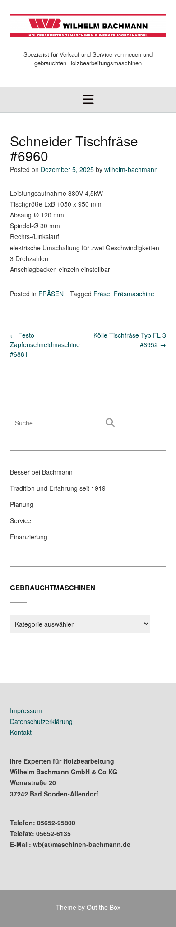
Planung (21, 504)
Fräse (101, 293)
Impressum (26, 710)
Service (20, 520)
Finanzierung (28, 536)
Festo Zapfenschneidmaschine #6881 (45, 344)
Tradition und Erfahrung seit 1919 (58, 488)
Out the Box (103, 907)
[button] (88, 99)
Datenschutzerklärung (41, 721)
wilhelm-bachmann (131, 169)
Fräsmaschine (134, 293)
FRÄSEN (51, 293)
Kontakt (21, 732)
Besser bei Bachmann (41, 471)
